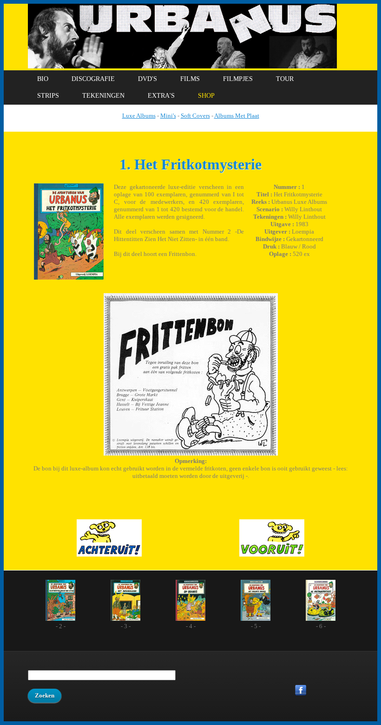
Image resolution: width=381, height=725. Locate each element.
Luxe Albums (139, 115)
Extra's (161, 95)
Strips (48, 95)
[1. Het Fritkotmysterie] (69, 277)
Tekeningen (103, 95)
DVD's (147, 78)
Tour (285, 78)
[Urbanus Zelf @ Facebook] (301, 694)
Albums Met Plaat (236, 115)
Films (190, 78)
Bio (42, 78)
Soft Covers (195, 115)
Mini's (168, 115)
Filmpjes (238, 78)
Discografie (93, 78)
